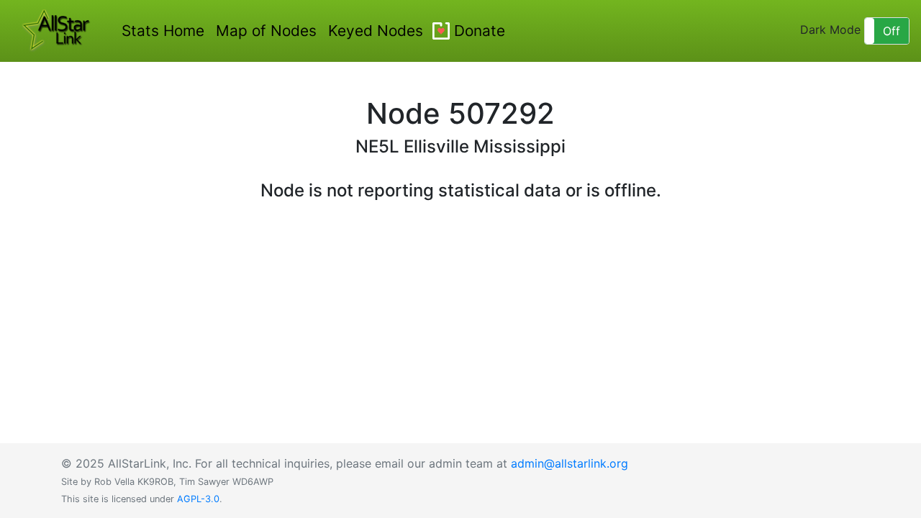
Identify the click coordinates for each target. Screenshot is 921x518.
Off (891, 31)
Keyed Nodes (375, 31)
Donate (479, 31)
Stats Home (163, 31)
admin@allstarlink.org (569, 463)
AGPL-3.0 (198, 499)
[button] (886, 31)
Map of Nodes (266, 31)
